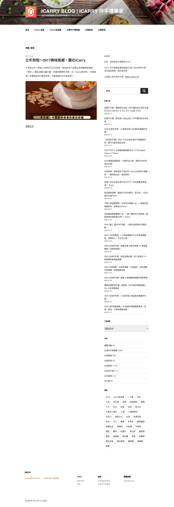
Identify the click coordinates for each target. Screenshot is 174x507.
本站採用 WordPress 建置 (36, 500)
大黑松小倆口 (111, 411)
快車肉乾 (137, 416)
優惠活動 (108, 345)
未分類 (107, 380)
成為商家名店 (129, 480)
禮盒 (108, 431)
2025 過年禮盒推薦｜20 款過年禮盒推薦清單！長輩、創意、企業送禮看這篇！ (125, 308)
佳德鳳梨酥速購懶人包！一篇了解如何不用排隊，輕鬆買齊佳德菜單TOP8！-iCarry (126, 215)
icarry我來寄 (119, 397)
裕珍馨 (125, 436)
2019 (108, 397)
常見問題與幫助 (104, 480)
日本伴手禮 (109, 370)
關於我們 (80, 480)
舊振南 (142, 431)
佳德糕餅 (133, 401)
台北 (115, 406)
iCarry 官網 (39, 29)
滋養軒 (120, 426)
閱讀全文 (30, 126)
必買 (128, 416)
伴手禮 (116, 401)
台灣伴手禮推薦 (73, 29)
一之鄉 (130, 397)
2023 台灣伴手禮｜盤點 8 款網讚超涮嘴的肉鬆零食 (125, 277)
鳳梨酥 (131, 441)
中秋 (139, 397)
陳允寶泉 (121, 441)
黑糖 (108, 446)
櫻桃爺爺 (141, 421)
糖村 (115, 431)
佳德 (124, 401)
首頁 (27, 29)
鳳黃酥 (140, 441)
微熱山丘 (119, 416)
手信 (108, 421)
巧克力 (108, 416)
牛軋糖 (129, 426)
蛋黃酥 (116, 436)
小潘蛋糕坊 (133, 411)
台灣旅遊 (89, 29)
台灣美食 (102, 29)
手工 (115, 421)
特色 (79, 484)
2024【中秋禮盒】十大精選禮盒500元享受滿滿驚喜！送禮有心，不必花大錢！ (125, 236)
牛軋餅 (138, 426)
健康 (143, 401)
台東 (122, 406)
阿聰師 (142, 436)
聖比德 (132, 431)
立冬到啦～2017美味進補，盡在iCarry (55, 60)
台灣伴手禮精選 (104, 484)
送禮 (133, 436)
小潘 (123, 411)
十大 (108, 406)
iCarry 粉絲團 (55, 29)
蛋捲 (108, 436)
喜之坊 (138, 406)
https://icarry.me (132, 76)
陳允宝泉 (109, 441)
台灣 (130, 406)
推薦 (122, 421)
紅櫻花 (123, 431)
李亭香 (130, 421)
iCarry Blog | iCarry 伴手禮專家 (82, 10)
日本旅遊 (108, 375)
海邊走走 (109, 426)
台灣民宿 (108, 360)
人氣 (108, 401)
